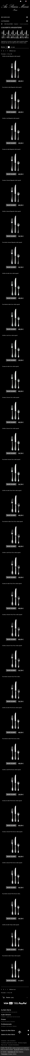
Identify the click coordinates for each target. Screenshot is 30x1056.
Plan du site (4, 1044)
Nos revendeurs (11, 1040)
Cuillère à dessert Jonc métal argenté (10, 428)
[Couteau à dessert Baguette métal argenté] (15, 193)
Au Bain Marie (6, 1010)
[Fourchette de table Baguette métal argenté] (15, 100)
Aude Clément (6, 1015)
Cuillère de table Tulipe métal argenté (10, 924)
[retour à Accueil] (1, 24)
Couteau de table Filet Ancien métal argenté (12, 800)
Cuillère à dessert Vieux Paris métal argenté (12, 645)
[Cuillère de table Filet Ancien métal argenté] (15, 721)
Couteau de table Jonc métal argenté (10, 366)
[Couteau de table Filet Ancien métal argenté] (15, 814)
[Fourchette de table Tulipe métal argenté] (15, 969)
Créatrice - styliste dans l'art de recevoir (10, 1016)
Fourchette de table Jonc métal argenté (11, 304)
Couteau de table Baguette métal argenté (11, 149)
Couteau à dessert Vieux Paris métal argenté (12, 614)
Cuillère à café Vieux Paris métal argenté (11, 552)
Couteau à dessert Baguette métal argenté (11, 180)
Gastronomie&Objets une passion (9, 1012)
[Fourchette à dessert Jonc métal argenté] (15, 473)
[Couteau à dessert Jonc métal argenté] (15, 411)
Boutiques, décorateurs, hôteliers (9, 1026)
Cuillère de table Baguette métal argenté (11, 56)
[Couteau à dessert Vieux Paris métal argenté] (15, 628)
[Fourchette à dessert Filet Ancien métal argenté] (15, 907)
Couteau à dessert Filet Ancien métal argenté (12, 831)
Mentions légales (22, 1042)
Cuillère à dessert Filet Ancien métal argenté (12, 862)
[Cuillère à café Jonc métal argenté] (15, 349)
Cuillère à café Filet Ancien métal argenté (11, 769)
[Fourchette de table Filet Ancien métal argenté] (15, 752)
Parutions (12, 1021)
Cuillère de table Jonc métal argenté (10, 273)
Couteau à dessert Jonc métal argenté (10, 397)
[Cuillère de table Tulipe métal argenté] (15, 938)
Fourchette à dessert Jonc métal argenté (11, 459)
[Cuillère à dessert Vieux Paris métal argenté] (15, 659)
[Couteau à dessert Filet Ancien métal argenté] (15, 845)
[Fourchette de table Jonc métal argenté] (15, 318)
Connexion (21, 1)
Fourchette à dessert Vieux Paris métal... (11, 676)
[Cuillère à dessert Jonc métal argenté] (15, 442)
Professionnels (6, 1024)
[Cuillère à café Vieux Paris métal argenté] (15, 566)
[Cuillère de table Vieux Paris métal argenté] (15, 504)
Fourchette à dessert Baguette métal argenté (12, 242)
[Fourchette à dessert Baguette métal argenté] (15, 256)
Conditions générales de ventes (9, 1042)
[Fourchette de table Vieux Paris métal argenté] (15, 535)
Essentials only (12, 1051)
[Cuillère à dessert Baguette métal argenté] (15, 225)
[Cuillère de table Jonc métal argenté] (15, 287)
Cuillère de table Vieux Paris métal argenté (11, 490)
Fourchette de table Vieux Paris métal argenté (12, 521)
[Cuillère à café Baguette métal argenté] (15, 131)
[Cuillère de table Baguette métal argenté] (15, 69)
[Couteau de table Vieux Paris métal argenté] (15, 597)
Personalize (4, 1054)
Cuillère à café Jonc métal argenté (9, 335)
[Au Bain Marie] (15, 7)
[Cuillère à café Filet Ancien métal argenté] (15, 783)
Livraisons (3, 1040)
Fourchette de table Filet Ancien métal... (11, 738)
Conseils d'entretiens (13, 1044)
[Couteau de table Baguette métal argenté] (15, 162)
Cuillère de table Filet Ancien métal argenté (12, 707)
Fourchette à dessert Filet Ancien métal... (11, 893)
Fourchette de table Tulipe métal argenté (11, 955)
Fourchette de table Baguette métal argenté (11, 87)
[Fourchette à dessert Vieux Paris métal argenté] (15, 690)
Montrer (3, 47)
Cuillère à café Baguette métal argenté (10, 118)
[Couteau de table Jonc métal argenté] (15, 380)
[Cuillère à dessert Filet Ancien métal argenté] (15, 876)
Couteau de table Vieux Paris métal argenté (12, 583)
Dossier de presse (5, 1021)
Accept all (16, 1049)
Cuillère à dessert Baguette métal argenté (11, 211)
